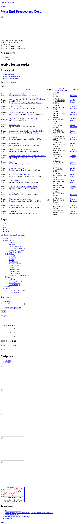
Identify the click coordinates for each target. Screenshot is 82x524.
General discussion (73, 95)
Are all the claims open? (17, 168)
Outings (12, 244)
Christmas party (14, 125)
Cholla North (13, 262)
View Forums (9, 75)
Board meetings (14, 285)
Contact (7, 288)
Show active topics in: (8, 82)
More (2, 522)
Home (7, 57)
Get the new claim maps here (19, 275)
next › (7, 229)
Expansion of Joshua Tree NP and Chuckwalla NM (26, 131)
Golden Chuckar (15, 264)
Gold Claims (9, 254)
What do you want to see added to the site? (23, 187)
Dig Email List (14, 119)
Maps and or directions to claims (20, 199)
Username (5, 301)
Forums (7, 59)
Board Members (14, 292)
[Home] (4, 6)
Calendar (12, 279)
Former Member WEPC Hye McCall (21, 149)
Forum (75, 89)
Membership (13, 242)
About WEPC (10, 240)
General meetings (15, 283)
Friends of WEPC (15, 252)
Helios (11, 267)
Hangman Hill (14, 265)
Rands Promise (14, 271)
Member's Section (73, 101)
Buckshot (12, 258)
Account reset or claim (17, 290)
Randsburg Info (14, 180)
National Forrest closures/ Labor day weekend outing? (27, 156)
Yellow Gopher (14, 273)
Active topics (13, 76)
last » (7, 231)
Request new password (13, 308)
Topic (28, 89)
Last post (61, 89)
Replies (50, 89)
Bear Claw (13, 256)
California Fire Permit (16, 250)
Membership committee (17, 94)
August (4, 316)
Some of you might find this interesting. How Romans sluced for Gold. (29, 513)
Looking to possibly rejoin (18, 193)
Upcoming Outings (15, 281)
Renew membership (16, 106)
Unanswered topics (11, 78)
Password (5, 304)
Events (7, 277)
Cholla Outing (14, 143)
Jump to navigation (7, 3)
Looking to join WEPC (17, 205)
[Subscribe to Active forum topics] (13, 235)
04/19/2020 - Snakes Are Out (19, 174)
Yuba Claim (13, 211)
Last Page (34, 119)
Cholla (11, 260)
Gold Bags (13, 137)
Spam (11, 162)
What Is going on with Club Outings (21, 112)
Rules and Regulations (17, 248)
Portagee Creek (14, 269)
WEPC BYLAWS (15, 246)
